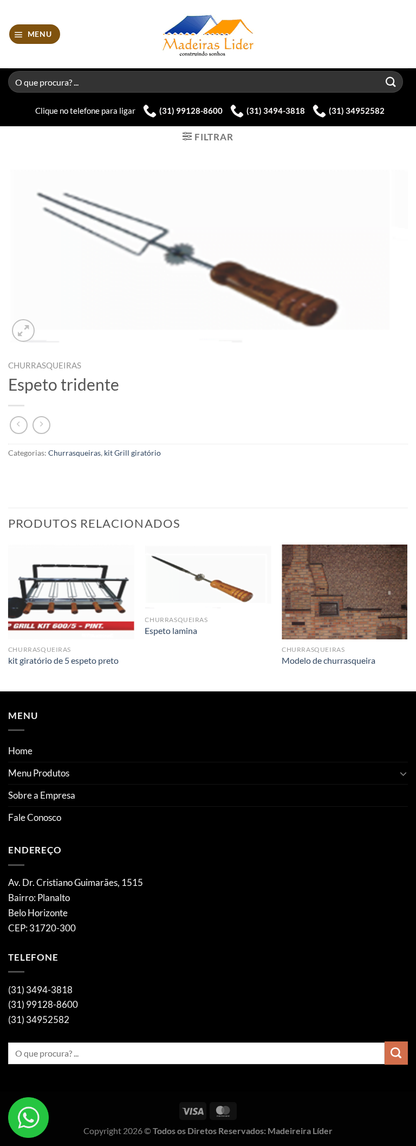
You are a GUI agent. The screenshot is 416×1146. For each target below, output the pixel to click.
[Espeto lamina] (208, 577)
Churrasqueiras (44, 365)
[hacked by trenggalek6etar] (208, 34)
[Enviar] (391, 81)
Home (20, 750)
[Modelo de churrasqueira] (345, 592)
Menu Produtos (38, 773)
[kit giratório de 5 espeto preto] (71, 592)
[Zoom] (23, 330)
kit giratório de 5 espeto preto (63, 660)
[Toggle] (403, 773)
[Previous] (9, 616)
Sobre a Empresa (41, 795)
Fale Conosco (34, 817)
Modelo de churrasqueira (328, 660)
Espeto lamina (171, 631)
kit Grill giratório (132, 452)
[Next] (407, 616)
